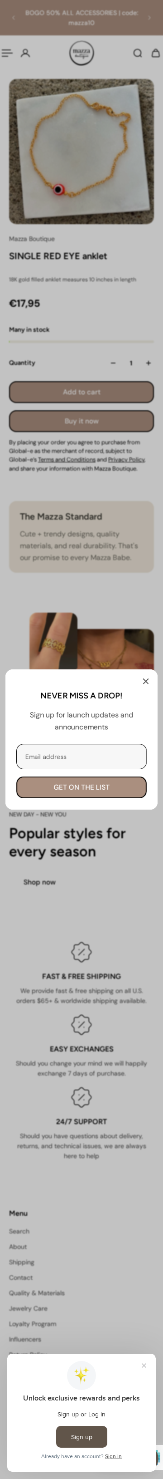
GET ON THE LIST (81, 787)
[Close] (146, 681)
